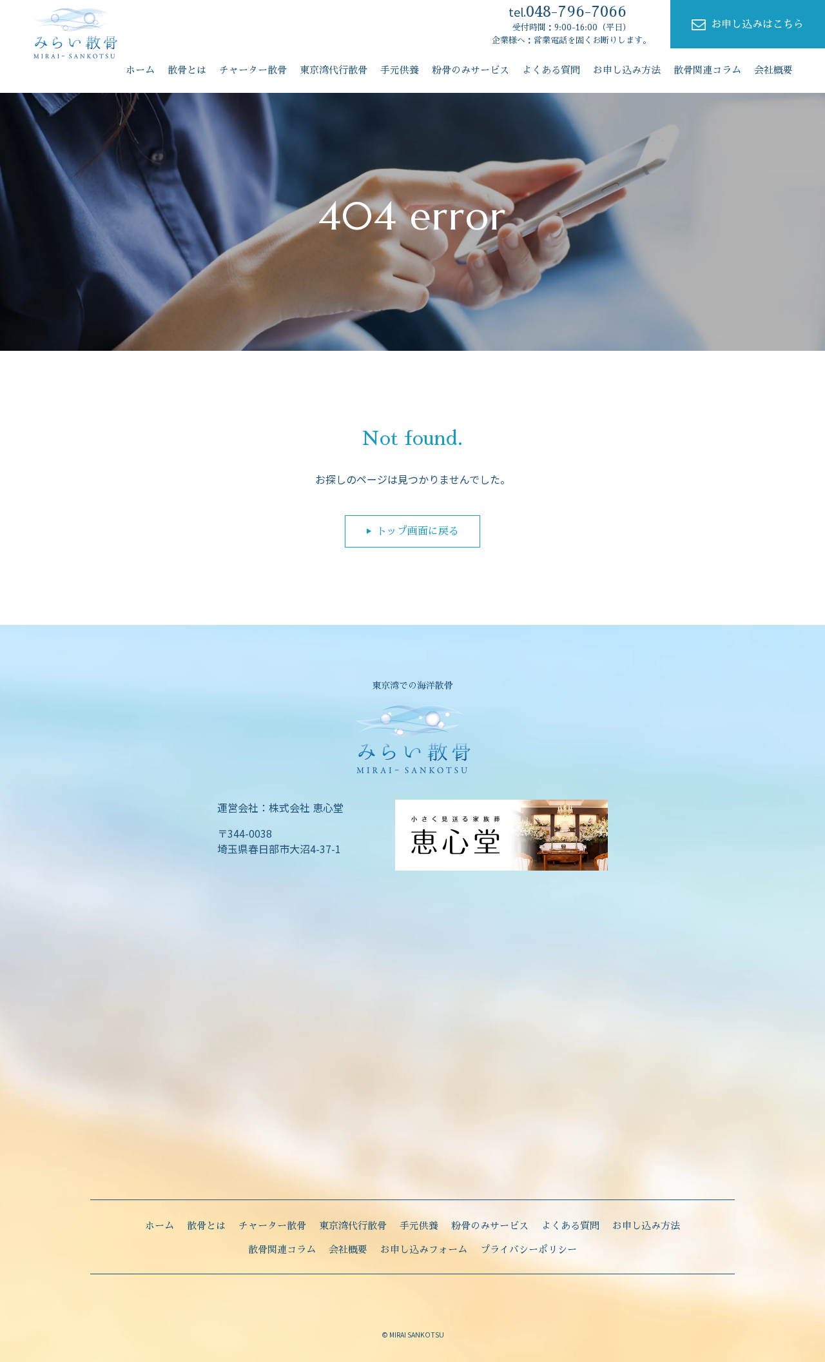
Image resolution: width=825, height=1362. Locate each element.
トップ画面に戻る (417, 531)
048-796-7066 (567, 11)
